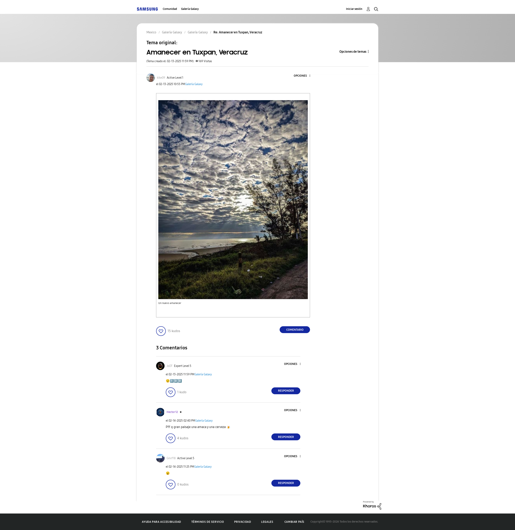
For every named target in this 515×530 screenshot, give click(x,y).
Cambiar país (294, 522)
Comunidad (170, 9)
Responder (286, 390)
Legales (267, 522)
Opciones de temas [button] (352, 52)
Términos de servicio (207, 522)
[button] (303, 76)
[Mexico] (147, 9)
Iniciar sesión (354, 9)
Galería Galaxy (190, 9)
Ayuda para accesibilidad (161, 522)
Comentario (295, 329)
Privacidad (242, 522)
